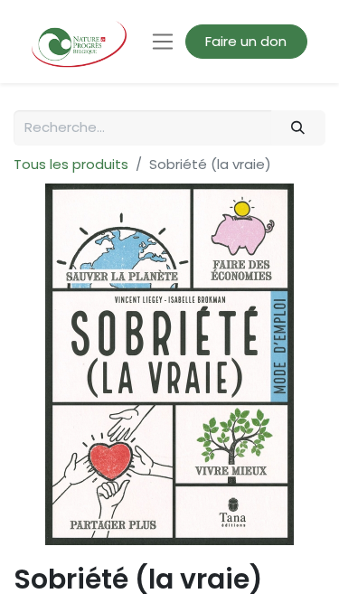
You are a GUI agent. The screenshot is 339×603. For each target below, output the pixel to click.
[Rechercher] (298, 128)
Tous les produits (71, 164)
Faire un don (246, 41)
